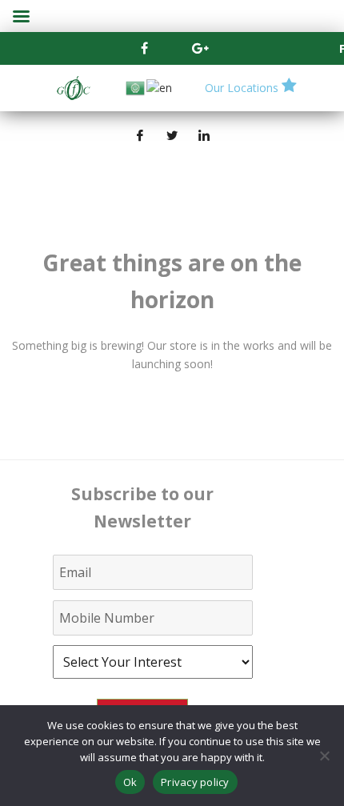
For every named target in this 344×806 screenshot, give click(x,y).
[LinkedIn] (204, 135)
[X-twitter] (172, 48)
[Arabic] (136, 86)
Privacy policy (195, 782)
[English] (160, 86)
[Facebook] (144, 48)
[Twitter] (172, 135)
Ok (130, 782)
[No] (324, 756)
